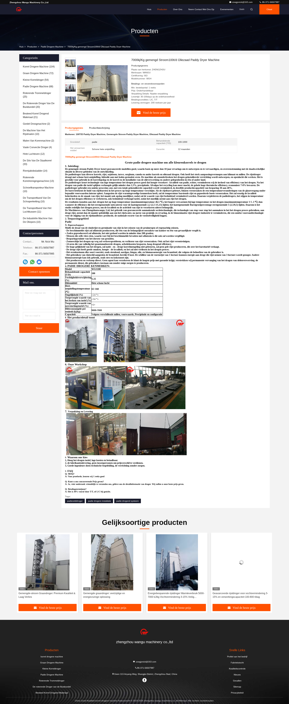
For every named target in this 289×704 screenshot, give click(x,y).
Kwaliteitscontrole (237, 668)
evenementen (226, 9)
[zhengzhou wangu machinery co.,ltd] (19, 9)
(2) (36, 124)
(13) (38, 179)
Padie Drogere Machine (52, 46)
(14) (35, 170)
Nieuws (237, 674)
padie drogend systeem (127, 501)
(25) (37, 95)
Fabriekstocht (237, 662)
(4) (37, 147)
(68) (38, 86)
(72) (38, 73)
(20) (38, 105)
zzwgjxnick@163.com (242, 2)
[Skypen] (25, 262)
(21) (36, 115)
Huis (149, 9)
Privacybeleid (237, 693)
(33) (37, 162)
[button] (70, 104)
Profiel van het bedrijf (237, 656)
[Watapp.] (32, 262)
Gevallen (237, 680)
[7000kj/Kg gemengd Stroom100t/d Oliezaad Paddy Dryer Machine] (102, 83)
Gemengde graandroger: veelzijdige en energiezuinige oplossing (39, 595)
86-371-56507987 (270, 2)
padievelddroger (75, 501)
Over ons (177, 9)
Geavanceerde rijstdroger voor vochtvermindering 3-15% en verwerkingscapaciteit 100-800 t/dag (175, 595)
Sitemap (237, 686)
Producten (162, 9)
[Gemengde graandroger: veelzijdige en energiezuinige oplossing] (48, 562)
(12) (34, 154)
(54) (36, 80)
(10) (34, 132)
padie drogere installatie (99, 501)
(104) (39, 66)
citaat (269, 9)
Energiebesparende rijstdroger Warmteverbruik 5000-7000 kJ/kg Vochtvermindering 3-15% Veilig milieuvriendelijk (111, 595)
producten (32, 46)
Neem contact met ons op (201, 9)
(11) (37, 210)
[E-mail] (39, 262)
